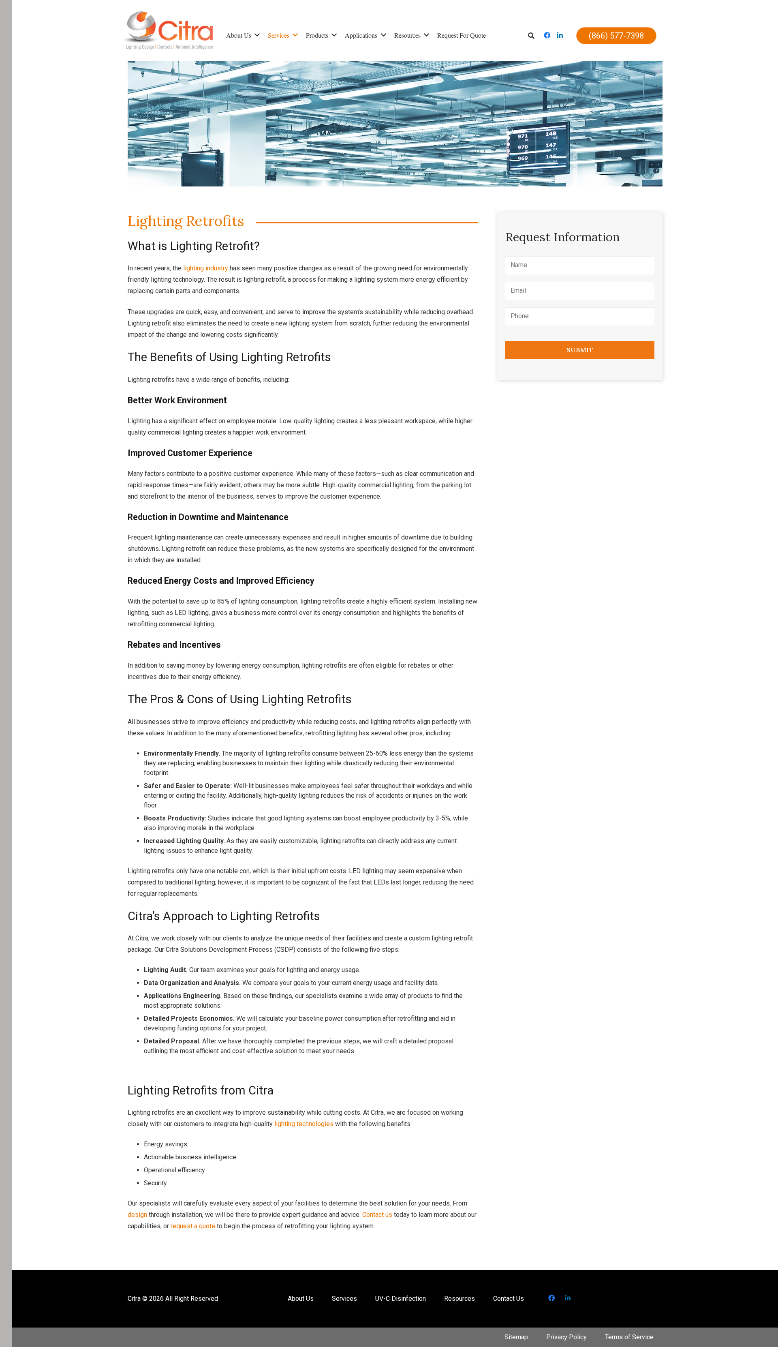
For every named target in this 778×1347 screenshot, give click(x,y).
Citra (134, 1298)
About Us (301, 1298)
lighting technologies (303, 1124)
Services (344, 1298)
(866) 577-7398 (616, 36)
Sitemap (516, 1337)
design (137, 1215)
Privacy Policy (566, 1337)
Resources (459, 1298)
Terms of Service (629, 1337)
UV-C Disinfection (400, 1298)
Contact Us (508, 1298)
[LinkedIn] (560, 35)
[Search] (534, 35)
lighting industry (205, 268)
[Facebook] (547, 35)
